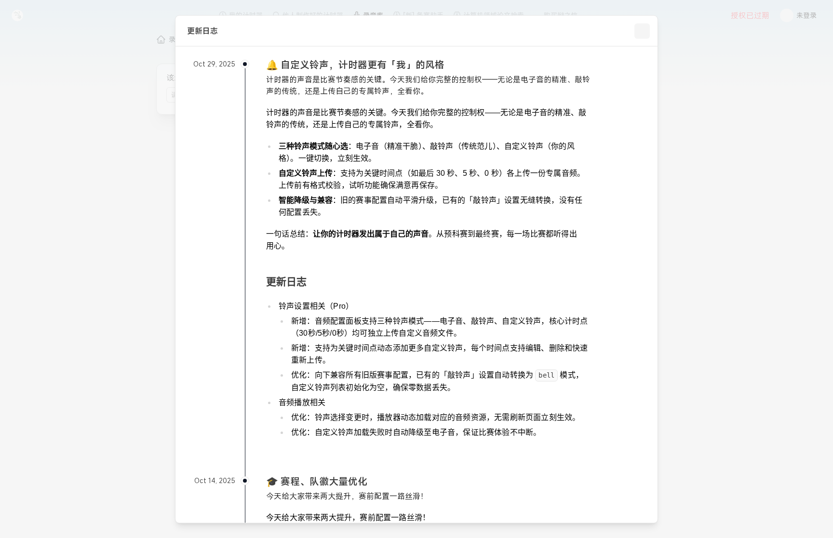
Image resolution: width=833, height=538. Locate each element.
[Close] (642, 31)
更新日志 (286, 281)
